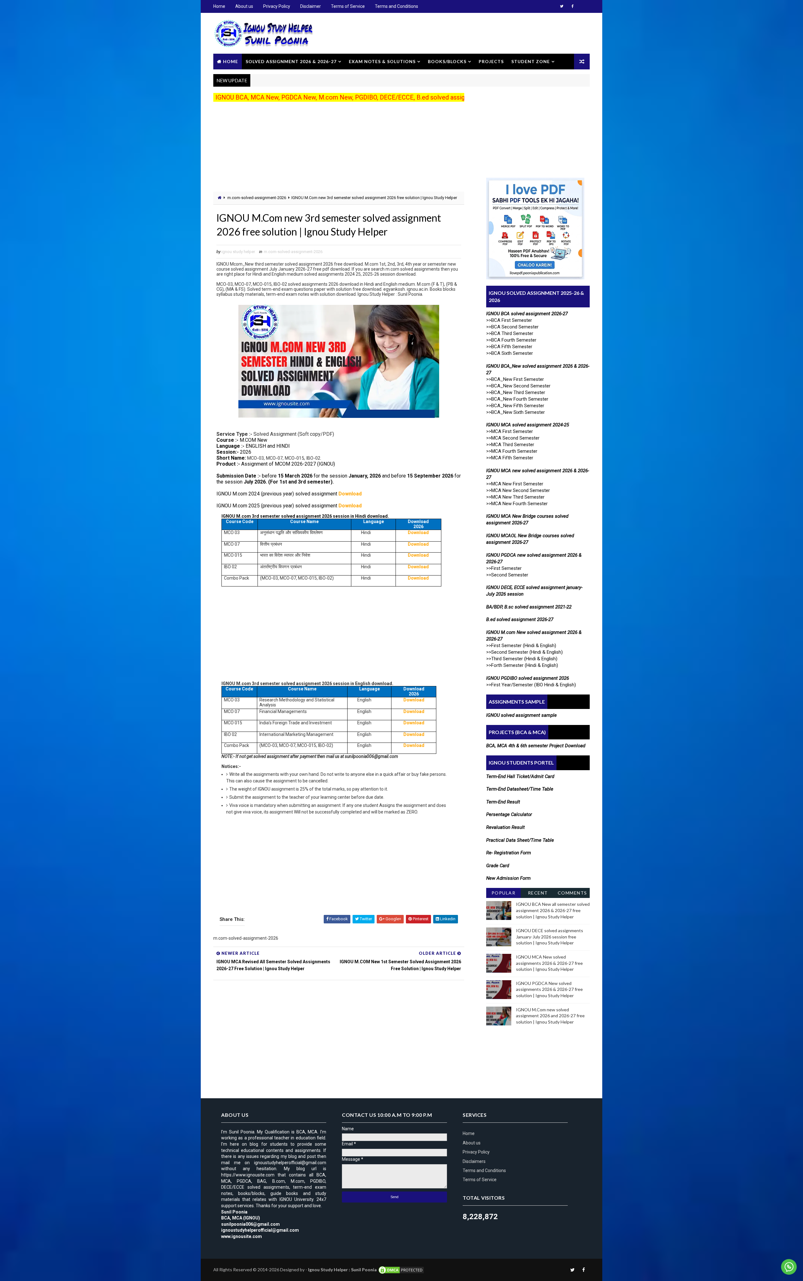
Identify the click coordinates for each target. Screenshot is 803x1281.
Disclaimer (310, 6)
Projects (491, 61)
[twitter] (561, 6)
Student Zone (530, 61)
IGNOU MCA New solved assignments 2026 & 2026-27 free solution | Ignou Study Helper (549, 963)
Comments (572, 892)
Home (219, 6)
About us (244, 6)
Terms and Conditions (396, 6)
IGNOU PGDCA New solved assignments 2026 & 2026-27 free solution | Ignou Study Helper (549, 989)
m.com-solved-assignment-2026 (256, 197)
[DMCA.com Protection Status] (401, 1269)
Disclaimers (474, 1161)
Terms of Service (348, 6)
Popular (504, 892)
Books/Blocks (447, 61)
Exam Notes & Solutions (382, 61)
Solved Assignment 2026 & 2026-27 (291, 61)
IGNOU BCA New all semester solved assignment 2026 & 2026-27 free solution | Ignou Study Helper (553, 910)
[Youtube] (583, 6)
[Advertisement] (338, 148)
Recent (538, 892)
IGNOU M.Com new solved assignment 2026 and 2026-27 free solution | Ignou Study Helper (550, 1015)
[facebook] (572, 6)
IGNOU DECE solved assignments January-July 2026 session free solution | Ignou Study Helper (549, 936)
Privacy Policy (276, 6)
